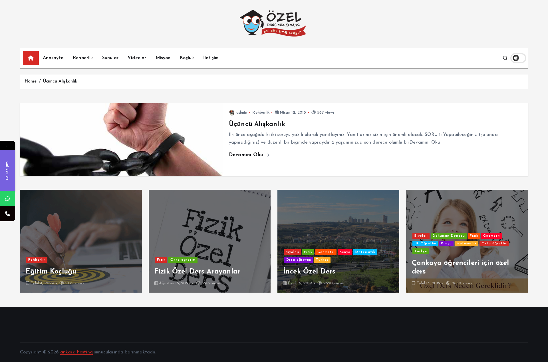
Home (31, 81)
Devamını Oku (247, 154)
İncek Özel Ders (180, 271)
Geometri (197, 252)
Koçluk (187, 58)
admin (241, 112)
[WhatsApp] (7, 198)
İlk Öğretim (296, 243)
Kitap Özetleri (470, 252)
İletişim (210, 58)
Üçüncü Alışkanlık (60, 81)
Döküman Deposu (320, 236)
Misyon (163, 58)
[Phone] (7, 213)
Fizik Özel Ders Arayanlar (69, 271)
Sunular (110, 58)
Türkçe (193, 260)
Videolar (137, 58)
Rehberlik (83, 58)
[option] (81, 241)
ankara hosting (76, 352)
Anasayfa (53, 58)
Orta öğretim (54, 260)
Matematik (237, 252)
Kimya (216, 252)
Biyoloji (163, 252)
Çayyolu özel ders (441, 271)
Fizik (32, 260)
